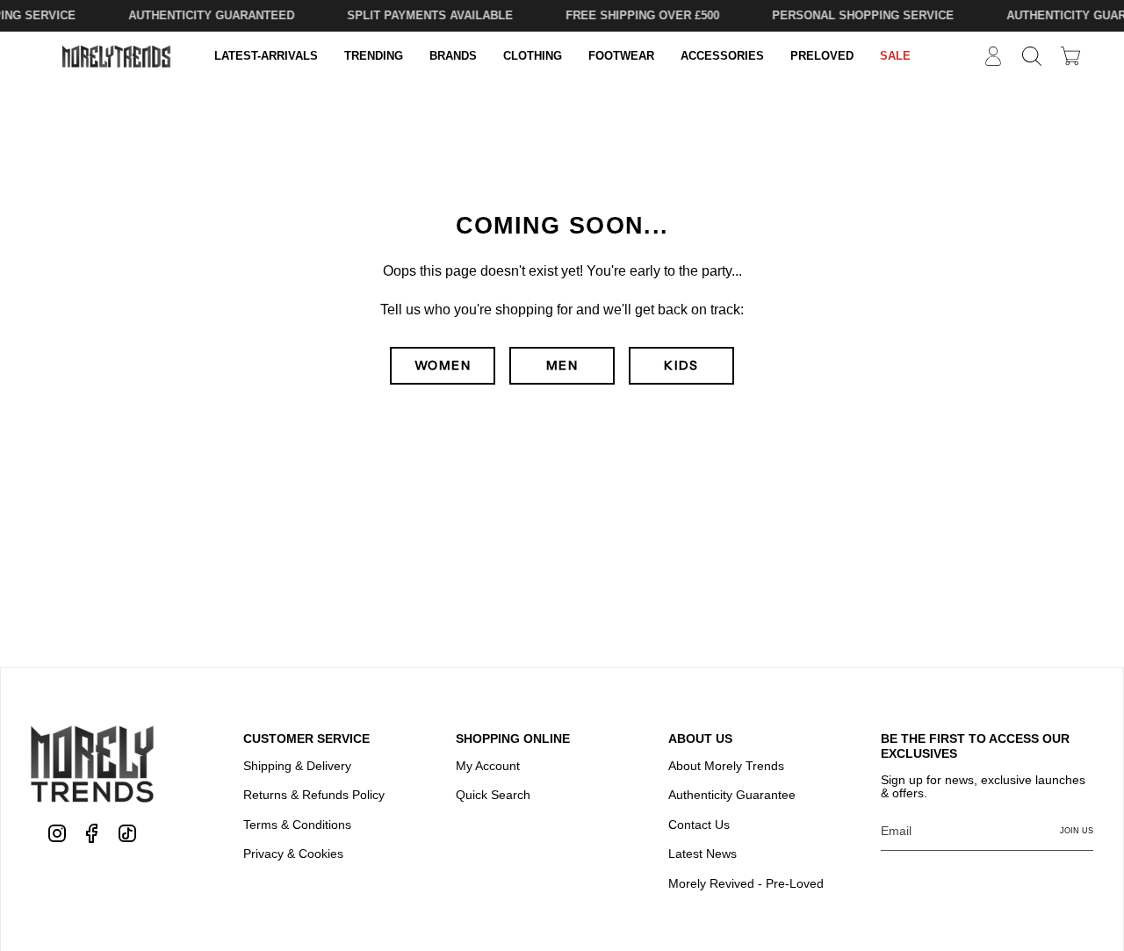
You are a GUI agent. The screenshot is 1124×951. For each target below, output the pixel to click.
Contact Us (699, 825)
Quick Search (493, 795)
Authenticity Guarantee (732, 795)
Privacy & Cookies (293, 854)
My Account (488, 766)
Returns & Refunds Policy (314, 795)
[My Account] (993, 56)
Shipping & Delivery (297, 766)
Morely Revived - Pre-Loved (746, 883)
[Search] (1031, 56)
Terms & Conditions (297, 825)
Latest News (702, 854)
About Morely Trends (726, 766)
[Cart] (1070, 55)
